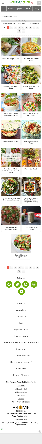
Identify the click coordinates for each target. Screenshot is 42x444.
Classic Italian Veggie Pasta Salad (31, 115)
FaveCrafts (21, 386)
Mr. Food (21, 399)
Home (3, 16)
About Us (21, 303)
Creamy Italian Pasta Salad (10, 87)
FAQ (21, 323)
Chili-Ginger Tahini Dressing (31, 228)
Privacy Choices (21, 375)
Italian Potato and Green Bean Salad (10, 228)
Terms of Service (21, 355)
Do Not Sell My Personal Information (21, 342)
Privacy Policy (21, 336)
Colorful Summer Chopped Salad (21, 256)
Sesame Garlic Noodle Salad (31, 60)
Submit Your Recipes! (21, 362)
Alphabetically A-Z (9, 23)
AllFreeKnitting (21, 392)
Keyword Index (21, 329)
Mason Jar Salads (31, 169)
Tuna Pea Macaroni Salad (31, 142)
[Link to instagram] (34, 284)
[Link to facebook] (9, 284)
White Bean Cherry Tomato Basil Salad (11, 115)
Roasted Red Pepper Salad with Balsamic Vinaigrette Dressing (31, 200)
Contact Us (21, 316)
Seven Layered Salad (10, 141)
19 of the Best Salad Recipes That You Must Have (10, 170)
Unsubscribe (21, 368)
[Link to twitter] (17, 284)
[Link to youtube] (21, 291)
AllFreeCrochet (21, 389)
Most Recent (22, 23)
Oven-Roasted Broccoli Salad (31, 87)
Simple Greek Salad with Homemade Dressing (11, 199)
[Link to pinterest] (25, 284)
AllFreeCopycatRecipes (21, 402)
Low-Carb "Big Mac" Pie (10, 59)
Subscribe (21, 349)
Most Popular (34, 23)
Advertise (21, 310)
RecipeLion (21, 395)
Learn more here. (21, 419)
